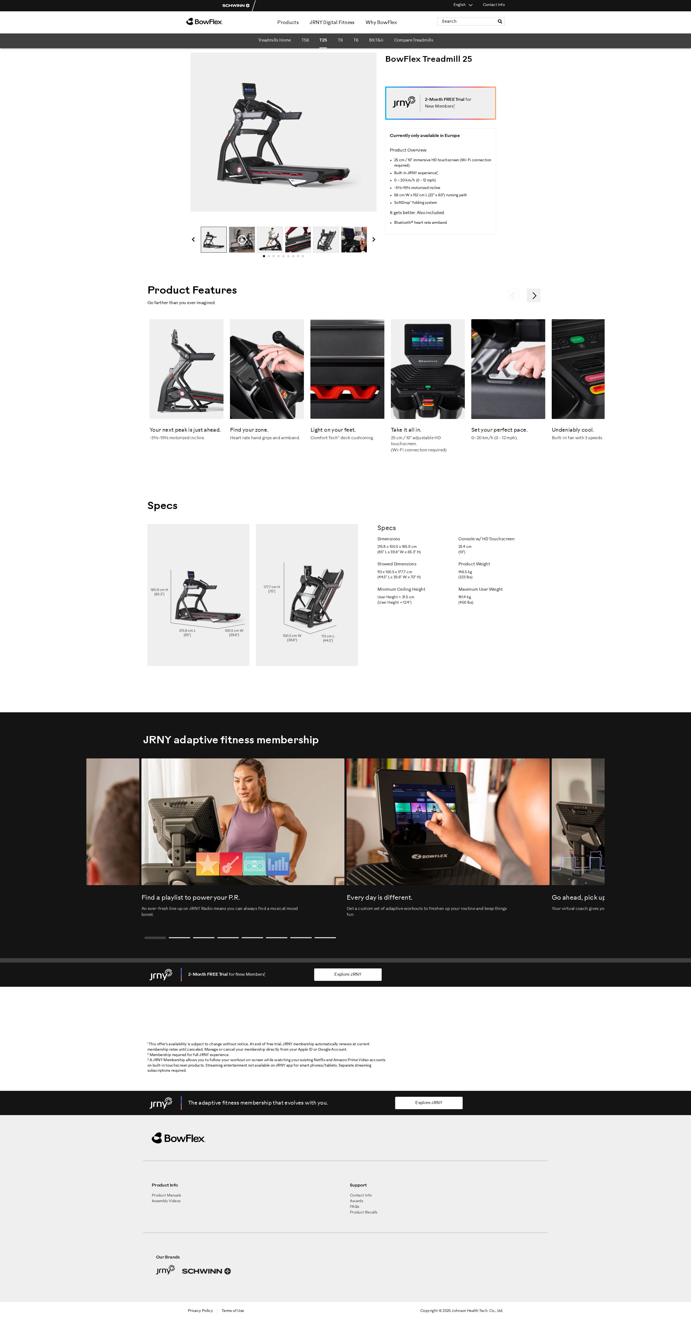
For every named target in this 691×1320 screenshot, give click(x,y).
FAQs (354, 1207)
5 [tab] (285, 257)
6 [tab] (290, 257)
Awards (356, 1201)
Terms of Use (233, 1311)
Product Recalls (363, 1213)
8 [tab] (299, 257)
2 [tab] (270, 257)
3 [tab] (275, 257)
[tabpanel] (214, 240)
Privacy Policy (200, 1311)
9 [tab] (304, 257)
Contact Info (494, 5)
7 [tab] (294, 257)
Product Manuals (166, 1196)
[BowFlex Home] (218, 21)
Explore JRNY (347, 974)
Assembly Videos (166, 1201)
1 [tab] (265, 257)
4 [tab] (280, 257)
